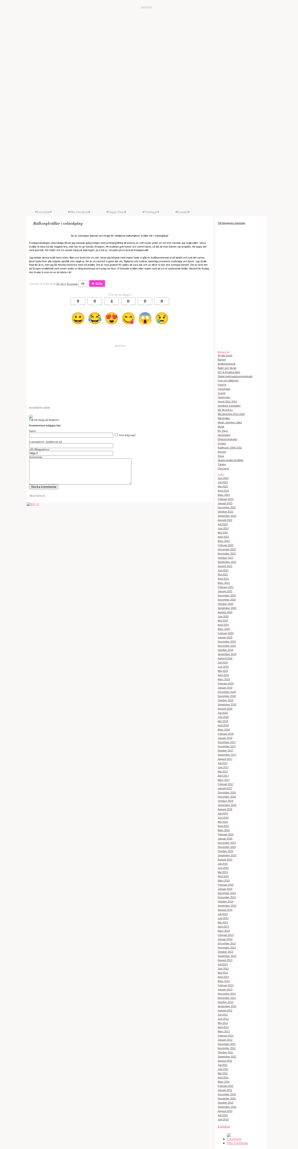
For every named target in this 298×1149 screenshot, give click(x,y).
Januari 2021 (225, 591)
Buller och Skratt (227, 368)
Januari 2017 (225, 788)
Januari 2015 (225, 888)
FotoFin (222, 384)
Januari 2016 (225, 838)
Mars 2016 (224, 830)
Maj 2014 (223, 922)
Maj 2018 (223, 721)
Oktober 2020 (225, 603)
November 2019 (227, 645)
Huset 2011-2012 (227, 401)
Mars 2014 (224, 930)
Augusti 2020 (225, 612)
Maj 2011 (223, 1073)
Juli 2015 (223, 863)
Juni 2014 (223, 918)
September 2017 (227, 754)
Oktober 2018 (225, 700)
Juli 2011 (222, 1065)
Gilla (98, 283)
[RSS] (33, 504)
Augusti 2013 (225, 960)
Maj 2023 (223, 486)
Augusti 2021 (225, 566)
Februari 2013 (226, 985)
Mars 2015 (224, 880)
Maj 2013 (223, 972)
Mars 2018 (224, 729)
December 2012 (227, 993)
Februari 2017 (226, 784)
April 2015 (223, 876)
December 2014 (227, 893)
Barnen (222, 359)
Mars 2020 (224, 629)
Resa (221, 456)
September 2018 (227, 704)
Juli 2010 (223, 1115)
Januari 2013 (225, 989)
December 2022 (227, 507)
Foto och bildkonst (228, 380)
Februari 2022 (226, 545)
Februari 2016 (226, 834)
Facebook (234, 1139)
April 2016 (223, 826)
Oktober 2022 (225, 511)
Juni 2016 (223, 817)
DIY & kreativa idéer (229, 372)
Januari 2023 (225, 503)
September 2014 (227, 905)
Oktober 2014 (225, 901)
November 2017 (227, 746)
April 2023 (223, 490)
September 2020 (227, 608)
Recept (222, 451)
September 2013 (227, 956)
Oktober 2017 (225, 750)
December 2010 (227, 1094)
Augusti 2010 (225, 1111)
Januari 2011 (225, 1090)
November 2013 (227, 947)
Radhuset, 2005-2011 (230, 447)
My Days (61, 284)
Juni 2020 (223, 616)
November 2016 (227, 796)
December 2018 (227, 691)
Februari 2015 (226, 884)
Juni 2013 (223, 968)
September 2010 (227, 1106)
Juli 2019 (223, 662)
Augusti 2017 (225, 759)
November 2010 (227, 1098)
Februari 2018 (226, 733)
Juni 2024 (223, 478)
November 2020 (227, 599)
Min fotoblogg (237, 1143)
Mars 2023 (224, 494)
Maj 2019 (223, 671)
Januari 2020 (225, 637)
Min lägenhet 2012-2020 (231, 414)
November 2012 (227, 997)
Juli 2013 (223, 964)
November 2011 (227, 1048)
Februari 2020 (226, 633)
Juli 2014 (223, 914)
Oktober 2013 (225, 951)
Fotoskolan (224, 389)
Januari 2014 (225, 939)
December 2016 (227, 792)
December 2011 (227, 1044)
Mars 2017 (224, 779)
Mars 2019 (224, 679)
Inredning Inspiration (229, 405)
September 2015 (227, 855)
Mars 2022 (224, 541)
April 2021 (223, 578)
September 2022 (227, 515)
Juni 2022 (223, 528)
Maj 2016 (223, 821)
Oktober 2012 (225, 1002)
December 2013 (227, 943)
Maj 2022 (223, 532)
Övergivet (223, 468)
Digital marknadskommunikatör (235, 376)
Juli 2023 (223, 482)
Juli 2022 (223, 524)
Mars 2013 (224, 981)
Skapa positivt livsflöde (230, 460)
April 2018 (223, 725)
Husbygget (224, 397)
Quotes (222, 443)
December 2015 (227, 842)
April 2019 (223, 675)
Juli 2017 (223, 763)
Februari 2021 (226, 587)
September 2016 (227, 805)
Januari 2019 (225, 687)
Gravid (221, 393)
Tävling (222, 464)
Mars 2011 (224, 1081)
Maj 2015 (223, 872)
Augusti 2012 (225, 1010)
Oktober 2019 (225, 650)
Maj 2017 (223, 771)
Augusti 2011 (225, 1060)
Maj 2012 (223, 1023)
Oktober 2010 (225, 1102)
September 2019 (227, 654)
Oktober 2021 (225, 557)
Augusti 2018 (225, 708)
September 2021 (227, 562)
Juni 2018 (223, 717)
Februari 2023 (226, 499)
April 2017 (223, 775)
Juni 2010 (223, 1119)
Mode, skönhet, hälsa (230, 422)
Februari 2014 (226, 935)
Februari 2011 (225, 1085)
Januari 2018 (225, 738)
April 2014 (223, 926)
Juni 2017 (223, 767)
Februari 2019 (226, 683)
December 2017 (227, 742)
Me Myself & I (225, 409)
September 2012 (227, 1006)
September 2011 (227, 1056)
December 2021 (227, 549)
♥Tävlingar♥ (150, 212)
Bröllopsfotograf (226, 363)
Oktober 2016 (225, 800)
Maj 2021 (223, 574)
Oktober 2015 (225, 851)
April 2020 (223, 624)
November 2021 (227, 553)
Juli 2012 (223, 1014)
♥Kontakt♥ (182, 212)
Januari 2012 (225, 1039)
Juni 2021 (223, 570)
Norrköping (224, 435)
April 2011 (223, 1077)
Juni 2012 (223, 1018)
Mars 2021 (224, 582)
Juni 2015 (223, 868)
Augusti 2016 (225, 809)
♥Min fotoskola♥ (79, 212)
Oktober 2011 (225, 1052)
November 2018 (227, 696)
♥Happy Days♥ (116, 212)
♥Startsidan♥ (43, 212)
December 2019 (227, 641)
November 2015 (227, 847)
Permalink (72, 284)
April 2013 (223, 977)
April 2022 (223, 536)
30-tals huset (225, 355)
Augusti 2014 (225, 909)
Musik (221, 426)
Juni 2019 (223, 666)
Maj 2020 (223, 620)
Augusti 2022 (225, 520)
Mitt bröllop (224, 418)
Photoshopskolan (227, 439)
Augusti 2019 (225, 658)
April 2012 (223, 1027)
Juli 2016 (223, 813)
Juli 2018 (223, 712)
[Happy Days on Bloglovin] (31, 417)
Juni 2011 (223, 1069)
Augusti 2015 (225, 859)
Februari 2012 (226, 1035)
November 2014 (227, 897)
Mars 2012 (224, 1031)
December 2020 (227, 595)
